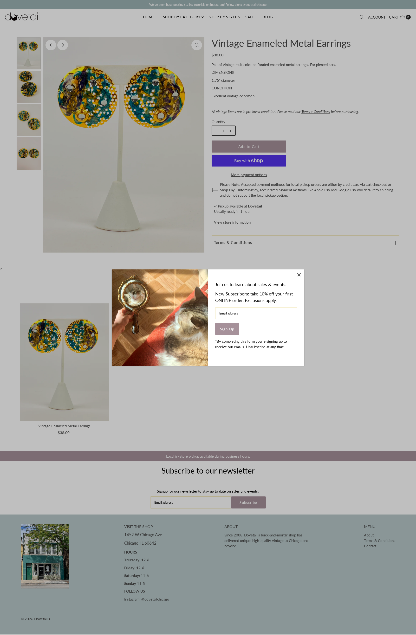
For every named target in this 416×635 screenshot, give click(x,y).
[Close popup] (299, 275)
